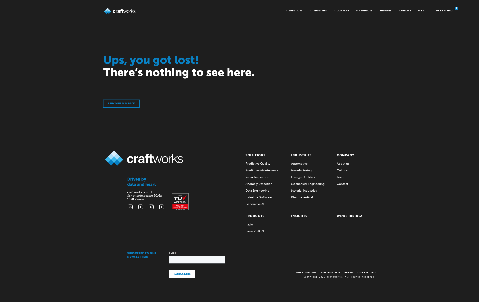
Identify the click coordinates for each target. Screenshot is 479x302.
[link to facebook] (141, 207)
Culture (342, 170)
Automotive (299, 163)
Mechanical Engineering (307, 184)
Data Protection (330, 273)
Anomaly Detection (258, 184)
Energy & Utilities (303, 177)
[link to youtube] (162, 207)
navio (249, 224)
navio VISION (254, 231)
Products (255, 216)
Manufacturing (301, 170)
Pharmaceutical (302, 197)
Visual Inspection (257, 177)
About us (343, 163)
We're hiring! (446, 9)
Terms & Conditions (306, 273)
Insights (299, 216)
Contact (342, 184)
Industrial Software (258, 197)
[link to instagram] (151, 207)
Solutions (255, 155)
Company (345, 155)
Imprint (348, 273)
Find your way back (121, 103)
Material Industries (304, 190)
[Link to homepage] (119, 10)
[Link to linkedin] (130, 207)
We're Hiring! (349, 216)
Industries (301, 155)
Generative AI (254, 204)
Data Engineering (257, 190)
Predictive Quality (257, 163)
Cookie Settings (367, 273)
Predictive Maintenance (261, 170)
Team (340, 177)
